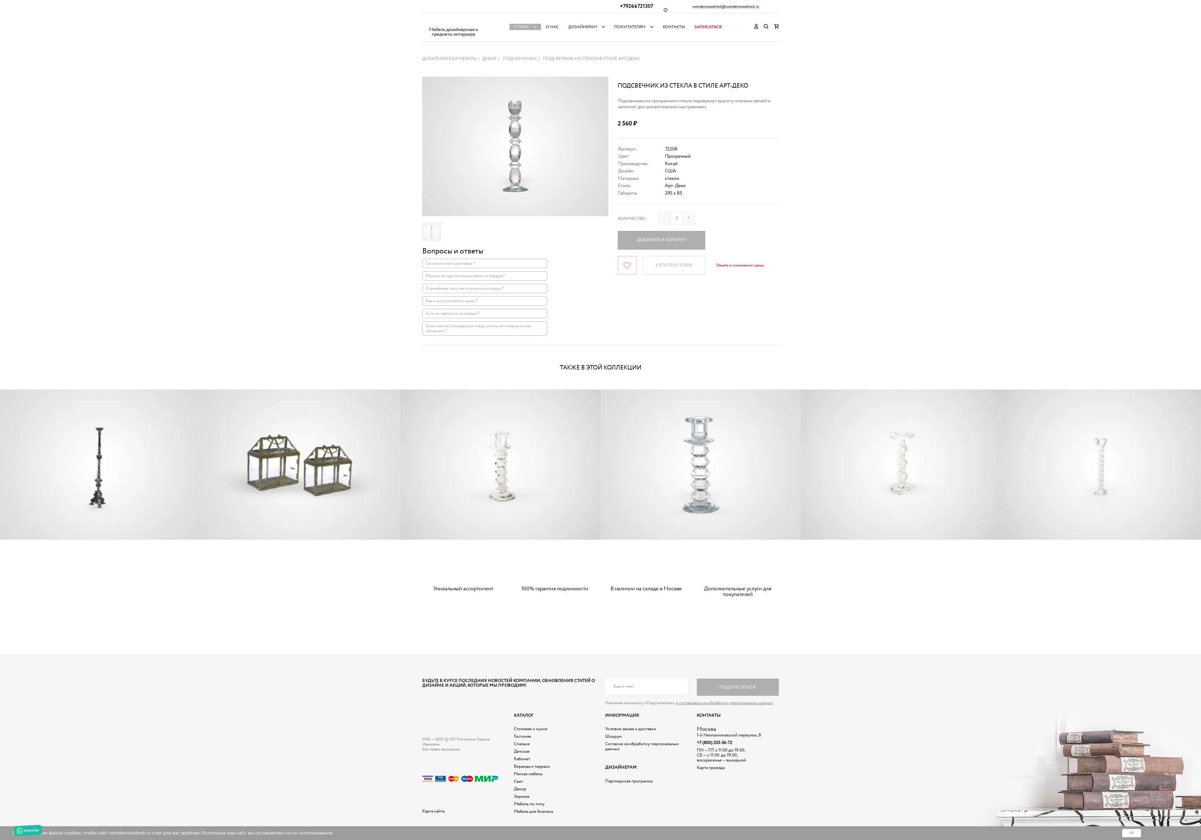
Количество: (632, 219)
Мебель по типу (529, 804)
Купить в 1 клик (674, 265)
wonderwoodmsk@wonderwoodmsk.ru (725, 7)
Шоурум (613, 736)
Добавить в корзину (661, 240)
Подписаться (737, 687)
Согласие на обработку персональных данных (642, 746)
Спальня (522, 744)
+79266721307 (636, 6)
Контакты (674, 27)
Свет (518, 781)
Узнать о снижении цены (740, 265)
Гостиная (522, 736)
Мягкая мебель (528, 774)
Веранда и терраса (532, 766)
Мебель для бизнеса (533, 811)
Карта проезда (711, 768)
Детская (522, 751)
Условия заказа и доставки (630, 729)
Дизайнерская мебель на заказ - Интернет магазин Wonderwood (453, 22)
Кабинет (522, 759)
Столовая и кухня (530, 729)
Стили (521, 27)
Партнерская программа (628, 781)
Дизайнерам (582, 27)
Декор (520, 789)
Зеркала (521, 796)
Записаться (708, 27)
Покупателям (630, 27)
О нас (552, 27)
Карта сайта (433, 811)
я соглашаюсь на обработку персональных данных (724, 703)
